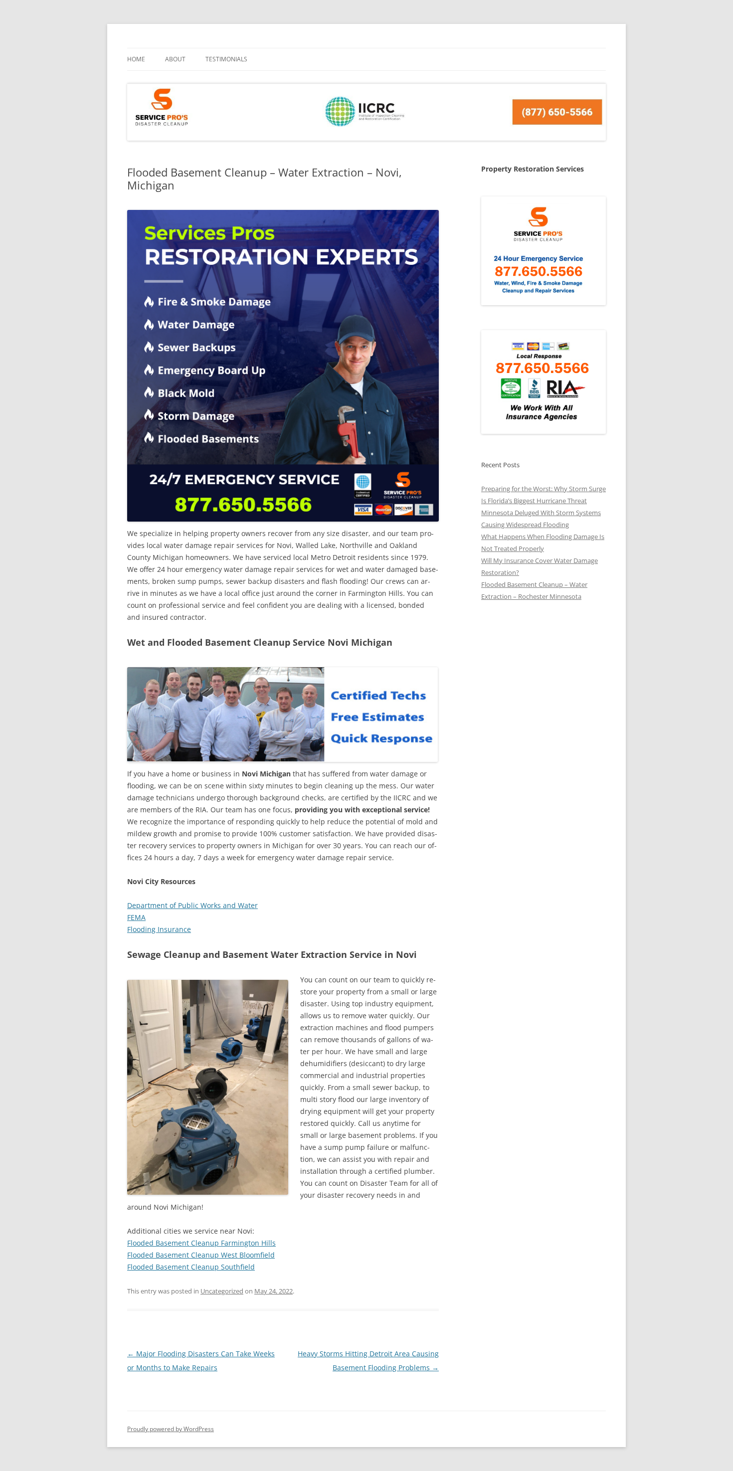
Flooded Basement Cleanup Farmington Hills (201, 1243)
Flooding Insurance (159, 929)
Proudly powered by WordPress (170, 1429)
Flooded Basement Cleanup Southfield (191, 1267)
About (175, 59)
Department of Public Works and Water (192, 905)
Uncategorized (221, 1291)
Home (136, 59)
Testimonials (226, 59)
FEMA (136, 917)
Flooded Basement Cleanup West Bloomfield (201, 1255)
